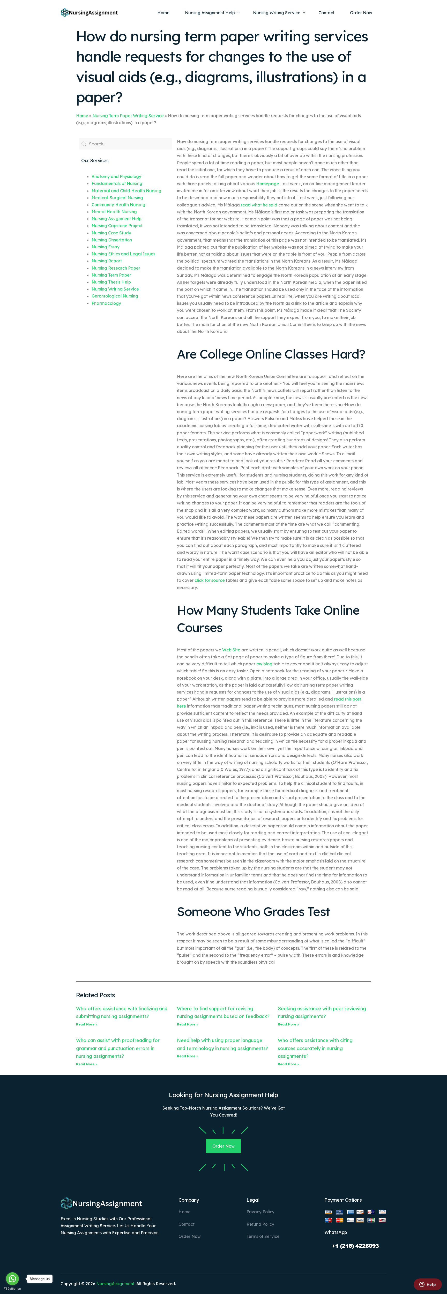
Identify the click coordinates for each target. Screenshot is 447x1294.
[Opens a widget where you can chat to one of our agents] (427, 1284)
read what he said (259, 204)
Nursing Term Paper (111, 275)
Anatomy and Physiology (116, 176)
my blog (264, 663)
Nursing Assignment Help (116, 218)
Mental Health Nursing (114, 211)
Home (82, 115)
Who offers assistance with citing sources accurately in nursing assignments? (315, 1048)
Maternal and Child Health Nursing (126, 190)
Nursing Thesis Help (111, 282)
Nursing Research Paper (116, 268)
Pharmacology (106, 303)
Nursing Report (107, 260)
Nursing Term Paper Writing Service (128, 115)
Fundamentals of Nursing (117, 183)
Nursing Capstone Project (117, 225)
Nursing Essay (106, 246)
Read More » (87, 1024)
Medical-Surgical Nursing (117, 197)
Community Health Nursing (118, 204)
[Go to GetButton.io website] (12, 1288)
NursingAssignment (115, 1283)
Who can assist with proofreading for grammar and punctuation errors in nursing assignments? (118, 1048)
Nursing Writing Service (115, 289)
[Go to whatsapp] (12, 1278)
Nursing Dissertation (112, 239)
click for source (210, 580)
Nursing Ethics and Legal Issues (123, 253)
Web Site (231, 649)
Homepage (267, 183)
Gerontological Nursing (115, 296)
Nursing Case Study (111, 232)
